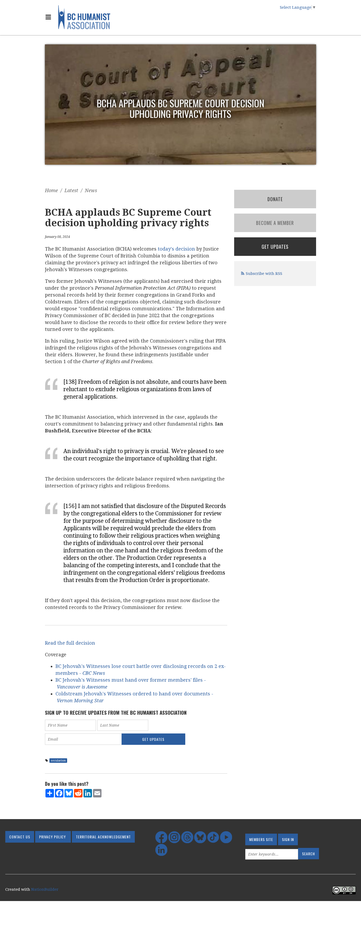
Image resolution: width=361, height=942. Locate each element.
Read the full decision (70, 643)
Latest (71, 190)
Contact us (19, 836)
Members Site (261, 839)
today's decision (176, 249)
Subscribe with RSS (264, 273)
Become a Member (275, 222)
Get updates (275, 246)
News (91, 190)
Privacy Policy (52, 836)
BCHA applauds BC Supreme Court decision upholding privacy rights (180, 108)
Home (51, 190)
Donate (275, 199)
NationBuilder (44, 889)
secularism (58, 760)
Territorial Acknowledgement (103, 836)
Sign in (288, 839)
